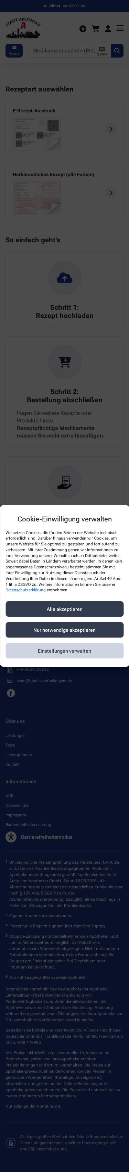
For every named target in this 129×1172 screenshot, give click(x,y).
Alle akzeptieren (65, 609)
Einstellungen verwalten (64, 651)
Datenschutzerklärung (26, 590)
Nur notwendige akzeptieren (64, 630)
